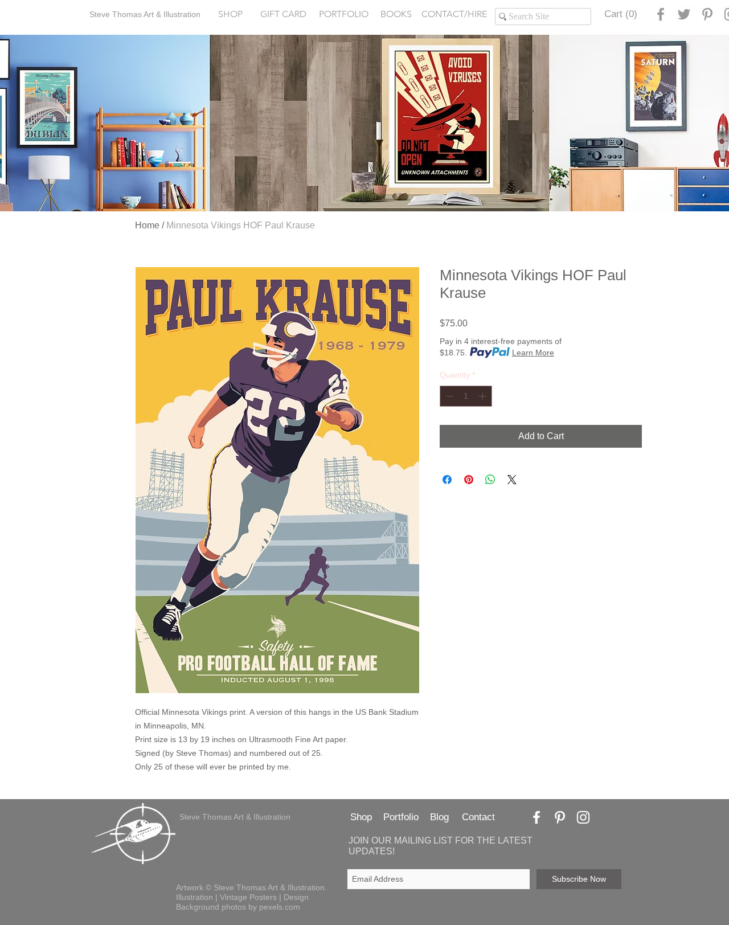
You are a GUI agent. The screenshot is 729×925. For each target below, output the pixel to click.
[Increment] (483, 396)
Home (147, 225)
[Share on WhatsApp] (490, 479)
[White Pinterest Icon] (559, 817)
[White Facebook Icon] (536, 817)
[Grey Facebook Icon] (660, 14)
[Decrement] (448, 396)
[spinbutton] (466, 396)
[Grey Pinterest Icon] (707, 14)
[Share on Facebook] (447, 479)
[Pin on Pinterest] (469, 479)
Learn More (533, 352)
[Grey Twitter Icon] (684, 14)
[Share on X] (512, 479)
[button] (343, 14)
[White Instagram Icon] (583, 817)
